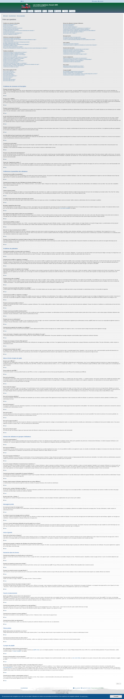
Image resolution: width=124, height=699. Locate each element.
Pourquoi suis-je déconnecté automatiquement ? (12, 33)
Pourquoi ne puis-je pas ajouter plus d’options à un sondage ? (15, 57)
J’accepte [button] (116, 696)
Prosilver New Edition (60, 693)
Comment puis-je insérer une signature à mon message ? (14, 54)
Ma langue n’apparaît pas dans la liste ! (11, 43)
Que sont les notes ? (7, 78)
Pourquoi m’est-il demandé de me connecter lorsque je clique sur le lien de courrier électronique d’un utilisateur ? (25, 48)
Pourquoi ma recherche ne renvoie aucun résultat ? (73, 50)
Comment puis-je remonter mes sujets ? (11, 66)
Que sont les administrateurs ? (69, 24)
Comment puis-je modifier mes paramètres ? (12, 38)
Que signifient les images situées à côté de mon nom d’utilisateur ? (16, 44)
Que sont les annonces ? (8, 77)
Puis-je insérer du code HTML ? (9, 72)
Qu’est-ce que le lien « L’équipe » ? (70, 33)
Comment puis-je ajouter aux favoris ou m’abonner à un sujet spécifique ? (77, 59)
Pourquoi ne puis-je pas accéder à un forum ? (12, 59)
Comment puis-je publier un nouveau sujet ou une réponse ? (15, 52)
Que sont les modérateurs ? (68, 25)
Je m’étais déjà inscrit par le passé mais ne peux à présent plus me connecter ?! (18, 30)
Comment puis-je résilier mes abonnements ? (72, 61)
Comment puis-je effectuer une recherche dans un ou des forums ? (76, 49)
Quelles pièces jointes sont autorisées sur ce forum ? (73, 66)
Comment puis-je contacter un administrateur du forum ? (74, 74)
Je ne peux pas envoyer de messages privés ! (72, 37)
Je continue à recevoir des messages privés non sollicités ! (74, 38)
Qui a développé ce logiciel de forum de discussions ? (73, 71)
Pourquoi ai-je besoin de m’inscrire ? (10, 24)
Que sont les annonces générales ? (10, 75)
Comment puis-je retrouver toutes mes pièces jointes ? (73, 67)
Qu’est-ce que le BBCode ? (8, 71)
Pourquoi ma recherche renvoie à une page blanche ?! (73, 51)
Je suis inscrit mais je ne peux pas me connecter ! (12, 28)
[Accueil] (27, 6)
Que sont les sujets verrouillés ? (9, 79)
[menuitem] (22, 1)
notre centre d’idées (76, 658)
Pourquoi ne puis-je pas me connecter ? (11, 29)
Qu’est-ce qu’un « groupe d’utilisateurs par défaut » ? (73, 31)
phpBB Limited (36, 649)
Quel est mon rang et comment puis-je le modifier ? (13, 46)
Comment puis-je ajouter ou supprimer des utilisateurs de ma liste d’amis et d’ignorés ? (80, 45)
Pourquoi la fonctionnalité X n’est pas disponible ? (73, 72)
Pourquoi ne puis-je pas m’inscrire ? (10, 26)
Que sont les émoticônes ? (8, 73)
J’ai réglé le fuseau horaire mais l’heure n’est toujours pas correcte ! (16, 42)
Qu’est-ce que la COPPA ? (8, 25)
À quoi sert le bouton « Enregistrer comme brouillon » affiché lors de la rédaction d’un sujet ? (21, 64)
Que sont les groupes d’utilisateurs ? (70, 26)
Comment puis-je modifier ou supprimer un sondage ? (13, 58)
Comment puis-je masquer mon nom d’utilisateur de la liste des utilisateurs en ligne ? (19, 39)
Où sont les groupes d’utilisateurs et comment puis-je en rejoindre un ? (77, 28)
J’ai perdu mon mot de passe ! (9, 31)
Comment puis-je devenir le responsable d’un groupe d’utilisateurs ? (76, 29)
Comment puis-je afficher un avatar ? (10, 45)
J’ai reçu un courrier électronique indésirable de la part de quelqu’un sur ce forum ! (79, 39)
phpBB (59, 690)
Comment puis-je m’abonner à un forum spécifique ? (73, 60)
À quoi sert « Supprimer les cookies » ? (10, 34)
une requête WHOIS (7, 667)
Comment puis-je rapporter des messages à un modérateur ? (15, 63)
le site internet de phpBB (64, 208)
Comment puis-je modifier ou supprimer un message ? (13, 53)
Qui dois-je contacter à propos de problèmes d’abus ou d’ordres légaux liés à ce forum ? (80, 73)
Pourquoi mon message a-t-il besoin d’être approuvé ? (13, 65)
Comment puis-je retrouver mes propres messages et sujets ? (75, 54)
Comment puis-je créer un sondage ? (10, 55)
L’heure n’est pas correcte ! (8, 40)
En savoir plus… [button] (84, 696)
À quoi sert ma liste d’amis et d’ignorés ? (71, 43)
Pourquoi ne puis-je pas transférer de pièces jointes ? (13, 60)
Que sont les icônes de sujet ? (9, 80)
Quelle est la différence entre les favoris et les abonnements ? (75, 58)
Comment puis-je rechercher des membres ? (72, 52)
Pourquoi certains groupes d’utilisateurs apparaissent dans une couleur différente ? (79, 30)
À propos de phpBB (17, 651)
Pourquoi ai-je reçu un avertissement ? (10, 61)
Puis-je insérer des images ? (8, 74)
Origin (68, 693)
